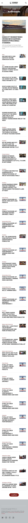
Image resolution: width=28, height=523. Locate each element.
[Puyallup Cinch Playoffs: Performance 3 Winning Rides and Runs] (22, 403)
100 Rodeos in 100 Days (6, 482)
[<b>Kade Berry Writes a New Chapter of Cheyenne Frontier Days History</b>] (22, 56)
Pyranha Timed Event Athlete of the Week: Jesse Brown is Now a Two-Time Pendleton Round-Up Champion (9, 102)
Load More (14, 495)
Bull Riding (4, 469)
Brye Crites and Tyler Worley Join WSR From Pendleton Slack (9, 354)
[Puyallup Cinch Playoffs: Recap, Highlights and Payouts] (22, 364)
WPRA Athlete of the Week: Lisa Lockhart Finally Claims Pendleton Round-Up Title (10, 79)
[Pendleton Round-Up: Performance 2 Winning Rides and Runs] (22, 249)
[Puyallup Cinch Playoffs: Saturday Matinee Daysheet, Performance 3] (22, 417)
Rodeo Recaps (5, 197)
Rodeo (14, 9)
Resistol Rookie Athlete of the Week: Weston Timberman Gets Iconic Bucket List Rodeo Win (10, 89)
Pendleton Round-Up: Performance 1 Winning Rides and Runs (10, 278)
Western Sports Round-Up (7, 324)
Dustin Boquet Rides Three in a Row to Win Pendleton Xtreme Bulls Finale (9, 266)
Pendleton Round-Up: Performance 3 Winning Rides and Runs (9, 225)
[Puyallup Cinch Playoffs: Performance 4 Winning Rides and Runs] (22, 390)
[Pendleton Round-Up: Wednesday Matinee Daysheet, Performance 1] (22, 299)
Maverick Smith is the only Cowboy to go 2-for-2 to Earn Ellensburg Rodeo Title (10, 473)
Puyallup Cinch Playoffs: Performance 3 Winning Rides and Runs (10, 406)
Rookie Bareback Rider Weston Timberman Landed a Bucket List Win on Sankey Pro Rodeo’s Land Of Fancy (13, 187)
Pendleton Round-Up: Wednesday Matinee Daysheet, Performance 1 (9, 301)
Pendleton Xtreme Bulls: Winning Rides (9, 289)
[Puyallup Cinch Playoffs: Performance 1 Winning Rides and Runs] (22, 443)
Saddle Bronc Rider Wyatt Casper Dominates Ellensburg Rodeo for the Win (10, 460)
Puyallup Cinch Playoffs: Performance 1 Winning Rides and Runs (10, 446)
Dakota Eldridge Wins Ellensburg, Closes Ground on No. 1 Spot (9, 485)
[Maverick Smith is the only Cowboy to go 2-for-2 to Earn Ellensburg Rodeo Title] (22, 470)
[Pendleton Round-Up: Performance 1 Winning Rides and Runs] (22, 276)
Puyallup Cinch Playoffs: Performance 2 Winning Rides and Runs (10, 433)
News (3, 35)
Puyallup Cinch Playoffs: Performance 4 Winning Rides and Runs (10, 392)
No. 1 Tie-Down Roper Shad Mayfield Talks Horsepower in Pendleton (9, 239)
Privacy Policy (11, 512)
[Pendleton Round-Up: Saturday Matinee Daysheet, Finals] (22, 211)
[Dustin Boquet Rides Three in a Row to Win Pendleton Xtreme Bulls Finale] (22, 263)
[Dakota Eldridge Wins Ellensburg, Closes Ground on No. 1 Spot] (22, 484)
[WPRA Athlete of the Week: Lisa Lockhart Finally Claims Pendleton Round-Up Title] (22, 78)
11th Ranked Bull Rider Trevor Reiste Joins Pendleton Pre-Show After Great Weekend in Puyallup (13, 342)
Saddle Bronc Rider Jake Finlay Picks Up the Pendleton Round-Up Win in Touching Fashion (11, 131)
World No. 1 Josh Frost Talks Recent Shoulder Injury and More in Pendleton (10, 328)
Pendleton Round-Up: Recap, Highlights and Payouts (9, 201)
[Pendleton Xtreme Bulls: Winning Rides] (22, 288)
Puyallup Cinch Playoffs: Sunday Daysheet (8, 379)
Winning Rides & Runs (6, 221)
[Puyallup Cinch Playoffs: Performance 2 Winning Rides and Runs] (22, 430)
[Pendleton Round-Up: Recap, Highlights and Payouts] (22, 199)
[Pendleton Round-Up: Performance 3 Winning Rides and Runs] (22, 223)
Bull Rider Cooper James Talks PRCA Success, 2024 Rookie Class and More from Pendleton (13, 315)
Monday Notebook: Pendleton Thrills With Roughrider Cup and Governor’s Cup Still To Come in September (13, 159)
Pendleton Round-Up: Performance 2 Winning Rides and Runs (9, 252)
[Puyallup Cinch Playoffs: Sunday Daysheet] (22, 378)
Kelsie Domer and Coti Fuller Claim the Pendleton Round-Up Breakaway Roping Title (10, 145)
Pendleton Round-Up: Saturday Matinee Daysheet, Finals (9, 212)
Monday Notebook (5, 154)
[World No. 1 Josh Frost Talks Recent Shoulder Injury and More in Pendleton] (22, 326)
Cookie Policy (17, 512)
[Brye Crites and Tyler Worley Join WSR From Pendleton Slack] (22, 352)
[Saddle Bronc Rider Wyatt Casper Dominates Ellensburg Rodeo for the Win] (22, 457)
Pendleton (4, 127)
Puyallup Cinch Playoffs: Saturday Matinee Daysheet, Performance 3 (9, 419)
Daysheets (4, 209)
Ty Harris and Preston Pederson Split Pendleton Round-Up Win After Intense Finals (10, 173)
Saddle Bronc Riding (6, 455)
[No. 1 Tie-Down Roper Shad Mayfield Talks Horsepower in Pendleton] (22, 236)
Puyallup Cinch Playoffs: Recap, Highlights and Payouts (8, 367)
